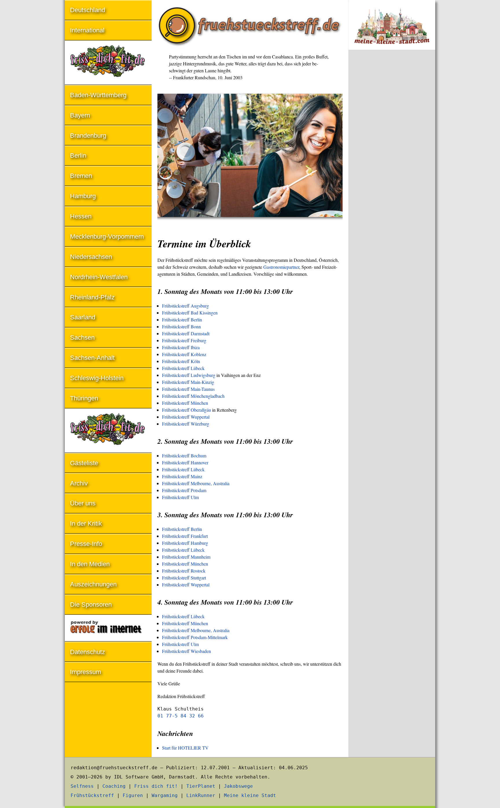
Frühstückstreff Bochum (184, 455)
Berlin (78, 155)
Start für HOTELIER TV (185, 748)
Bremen (81, 175)
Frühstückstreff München (185, 403)
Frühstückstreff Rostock (183, 571)
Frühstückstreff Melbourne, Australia (195, 483)
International (87, 30)
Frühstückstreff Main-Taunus (188, 389)
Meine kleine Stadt (250, 795)
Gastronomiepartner (281, 267)
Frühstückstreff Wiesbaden (186, 651)
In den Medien (90, 564)
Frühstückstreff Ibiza (181, 347)
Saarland (82, 317)
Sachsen (82, 337)
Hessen (80, 216)
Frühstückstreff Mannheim (186, 557)
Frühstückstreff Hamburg (185, 543)
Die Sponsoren (91, 604)
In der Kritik (86, 523)
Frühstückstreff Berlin (182, 319)
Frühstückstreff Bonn (181, 326)
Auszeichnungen (93, 584)
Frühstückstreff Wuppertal (185, 417)
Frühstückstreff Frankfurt (185, 536)
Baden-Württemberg (98, 95)
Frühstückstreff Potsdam (184, 490)
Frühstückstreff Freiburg (184, 340)
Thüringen (84, 398)
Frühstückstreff (92, 795)
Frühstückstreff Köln (181, 361)
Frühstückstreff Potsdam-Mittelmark (195, 637)
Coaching (114, 786)
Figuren (133, 795)
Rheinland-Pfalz (92, 297)
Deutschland (87, 10)
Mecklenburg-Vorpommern (107, 236)
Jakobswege (238, 786)
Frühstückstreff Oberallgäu (186, 410)
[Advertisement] (391, 150)
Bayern (80, 115)
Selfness (82, 786)
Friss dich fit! (156, 786)
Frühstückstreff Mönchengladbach (193, 396)
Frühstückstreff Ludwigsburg (188, 375)
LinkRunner (200, 795)
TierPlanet (200, 786)
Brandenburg (88, 135)
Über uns (82, 503)
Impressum (85, 672)
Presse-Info (86, 543)
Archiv (79, 483)
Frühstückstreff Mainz (182, 476)
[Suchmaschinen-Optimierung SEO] (108, 628)
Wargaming (165, 795)
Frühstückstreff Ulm (180, 497)
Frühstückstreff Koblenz (184, 354)
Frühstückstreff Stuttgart (184, 578)
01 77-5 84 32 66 (180, 716)
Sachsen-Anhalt (92, 357)
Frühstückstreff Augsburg (185, 306)
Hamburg (83, 196)
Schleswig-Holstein (97, 378)
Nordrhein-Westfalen (99, 277)
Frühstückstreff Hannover (185, 462)
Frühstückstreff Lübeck (183, 368)
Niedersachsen (91, 256)
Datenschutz (87, 652)
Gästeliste (84, 463)
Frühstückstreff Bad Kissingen (190, 313)
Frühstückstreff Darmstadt (185, 333)
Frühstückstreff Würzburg (185, 424)
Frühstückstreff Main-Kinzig (188, 382)
